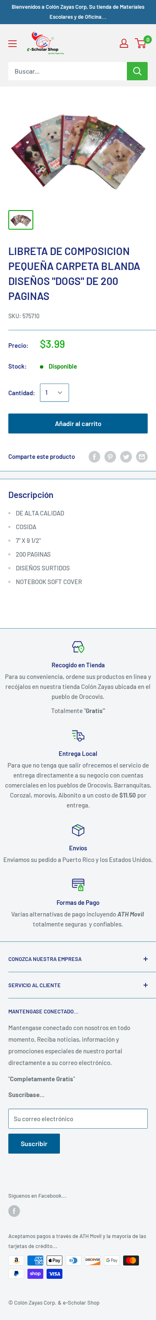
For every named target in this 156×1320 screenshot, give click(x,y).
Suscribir (34, 1143)
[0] (141, 43)
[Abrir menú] (12, 43)
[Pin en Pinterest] (110, 456)
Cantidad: (21, 392)
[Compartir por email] (142, 456)
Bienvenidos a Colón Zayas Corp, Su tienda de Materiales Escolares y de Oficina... (78, 11)
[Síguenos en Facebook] (14, 1211)
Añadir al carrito (78, 423)
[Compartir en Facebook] (94, 456)
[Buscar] (137, 71)
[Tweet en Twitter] (126, 456)
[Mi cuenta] (124, 43)
